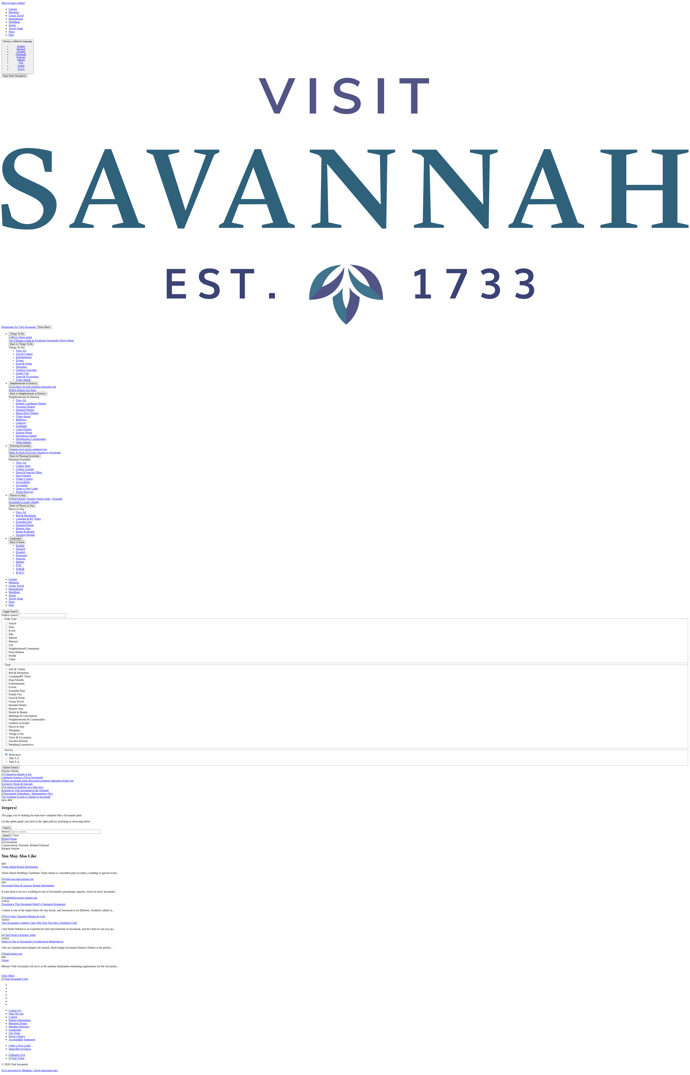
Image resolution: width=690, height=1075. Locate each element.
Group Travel (16, 15)
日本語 (21, 66)
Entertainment (16, 683)
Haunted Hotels (17, 705)
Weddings (14, 22)
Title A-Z (14, 758)
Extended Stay (17, 690)
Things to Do (16, 733)
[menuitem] (21, 46)
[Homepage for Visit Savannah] (14, 978)
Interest (13, 637)
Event (12, 630)
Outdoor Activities (19, 723)
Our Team (14, 1033)
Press (12, 31)
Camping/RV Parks (20, 676)
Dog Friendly (16, 679)
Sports (12, 25)
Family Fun (15, 694)
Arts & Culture (16, 669)
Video (12, 659)
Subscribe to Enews (20, 1048)
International (16, 18)
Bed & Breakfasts (19, 672)
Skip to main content (13, 2)
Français (21, 57)
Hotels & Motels (18, 712)
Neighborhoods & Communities (27, 719)
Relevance (15, 754)
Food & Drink (17, 697)
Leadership (15, 1029)
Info (11, 634)
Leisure (13, 9)
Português (21, 54)
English (21, 46)
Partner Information (20, 1020)
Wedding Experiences (21, 744)
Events (12, 687)
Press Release (16, 652)
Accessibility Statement (22, 1039)
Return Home (9, 838)
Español (21, 51)
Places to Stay (16, 726)
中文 (21, 62)
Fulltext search (9, 615)
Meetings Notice (18, 1023)
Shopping (14, 730)
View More (7, 975)
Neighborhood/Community (24, 648)
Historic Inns (16, 708)
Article (12, 623)
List (11, 644)
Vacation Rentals (18, 741)
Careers (13, 1016)
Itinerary (13, 641)
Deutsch (21, 49)
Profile (12, 655)
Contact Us (15, 1010)
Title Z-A (14, 761)
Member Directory (19, 1026)
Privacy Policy (17, 1036)
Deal (11, 627)
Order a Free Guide (20, 1045)
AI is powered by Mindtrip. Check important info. (29, 1070)
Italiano (21, 60)
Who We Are (16, 1013)
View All (21, 350)
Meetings (14, 12)
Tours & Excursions (20, 737)
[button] (24, 353)
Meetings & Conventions (23, 715)
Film (11, 34)
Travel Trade (16, 28)
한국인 (21, 69)
